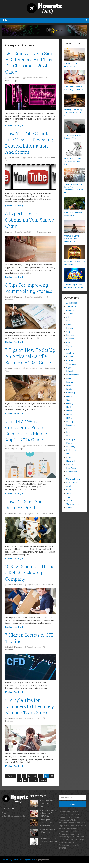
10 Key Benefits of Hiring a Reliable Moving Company (30, 573)
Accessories (71, 303)
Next (42, 780)
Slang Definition (73, 479)
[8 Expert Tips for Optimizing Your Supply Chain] (30, 249)
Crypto (69, 367)
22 (52, 776)
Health (69, 407)
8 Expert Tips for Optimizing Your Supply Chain (29, 220)
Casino (69, 346)
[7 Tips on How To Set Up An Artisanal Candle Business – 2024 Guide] (30, 388)
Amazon (70, 310)
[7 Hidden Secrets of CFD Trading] (30, 667)
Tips (15, 80)
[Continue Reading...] (14, 126)
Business (9, 80)
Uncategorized (72, 504)
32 (36, 780)
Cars (68, 342)
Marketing (9, 448)
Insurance (70, 425)
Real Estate (71, 468)
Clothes (69, 360)
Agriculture (71, 306)
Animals (69, 314)
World (69, 508)
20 (40, 776)
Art (67, 317)
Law (68, 432)
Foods (69, 389)
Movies (69, 454)
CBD (68, 349)
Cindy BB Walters (14, 297)
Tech (17, 448)
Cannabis (70, 339)
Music (68, 457)
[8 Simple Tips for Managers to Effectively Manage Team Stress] (30, 738)
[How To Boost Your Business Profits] (30, 530)
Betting (69, 328)
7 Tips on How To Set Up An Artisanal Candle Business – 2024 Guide (30, 356)
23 (20, 780)
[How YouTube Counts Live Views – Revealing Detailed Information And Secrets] (30, 177)
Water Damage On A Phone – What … (48, 830)
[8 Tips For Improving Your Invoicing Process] (30, 316)
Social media (71, 482)
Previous (11, 776)
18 (29, 776)
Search (72, 804)
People (69, 464)
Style (68, 490)
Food (68, 385)
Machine (70, 443)
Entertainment (72, 375)
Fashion (69, 378)
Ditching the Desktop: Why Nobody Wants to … (48, 822)
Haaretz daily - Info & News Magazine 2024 (19, 860)
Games (69, 396)
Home (69, 414)
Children (69, 357)
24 (25, 780)
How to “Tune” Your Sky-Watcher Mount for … (48, 841)
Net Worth (70, 461)
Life (68, 436)
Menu (4, 20)
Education (70, 371)
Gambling (70, 393)
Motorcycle (71, 450)
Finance (69, 382)
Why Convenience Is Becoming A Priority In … (48, 813)
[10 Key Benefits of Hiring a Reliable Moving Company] (30, 601)
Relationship (71, 472)
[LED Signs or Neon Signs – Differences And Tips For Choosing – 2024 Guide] (30, 97)
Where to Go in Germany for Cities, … (46, 803)
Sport (68, 486)
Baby (68, 321)
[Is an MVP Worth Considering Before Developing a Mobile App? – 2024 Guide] (30, 465)
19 (35, 776)
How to (69, 418)
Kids (68, 429)
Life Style (70, 439)
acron (9, 232)
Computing (71, 364)
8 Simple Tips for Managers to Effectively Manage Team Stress (29, 706)
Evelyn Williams (14, 78)
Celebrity (70, 353)
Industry (69, 421)
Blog (68, 332)
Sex (68, 475)
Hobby (69, 411)
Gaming (69, 403)
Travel (69, 500)
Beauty (69, 324)
